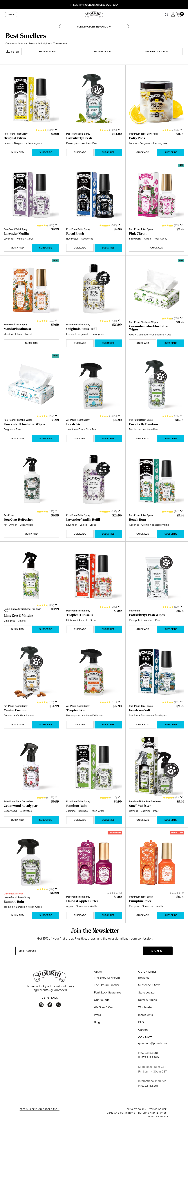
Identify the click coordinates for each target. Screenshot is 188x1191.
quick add (17, 152)
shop (11, 14)
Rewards (143, 978)
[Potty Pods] (156, 99)
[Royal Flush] (94, 195)
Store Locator (146, 992)
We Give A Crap (104, 1007)
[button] (94, 26)
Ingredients (145, 1015)
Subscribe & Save (149, 985)
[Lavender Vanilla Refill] (94, 481)
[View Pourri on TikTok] (58, 1004)
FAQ (141, 1022)
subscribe (45, 152)
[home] (94, 14)
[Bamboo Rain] (94, 767)
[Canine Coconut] (31, 671)
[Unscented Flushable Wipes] (31, 385)
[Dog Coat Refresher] (31, 481)
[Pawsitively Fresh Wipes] (156, 576)
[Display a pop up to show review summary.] (57, 130)
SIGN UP (157, 951)
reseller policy (158, 1116)
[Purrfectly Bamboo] (156, 385)
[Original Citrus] (31, 99)
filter (15, 51)
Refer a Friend (147, 1000)
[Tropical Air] (94, 671)
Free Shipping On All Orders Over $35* (94, 5)
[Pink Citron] (156, 195)
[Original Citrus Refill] (94, 290)
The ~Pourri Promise (107, 985)
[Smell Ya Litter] (156, 767)
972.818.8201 (149, 1053)
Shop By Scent (47, 51)
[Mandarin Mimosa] (31, 290)
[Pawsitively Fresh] (94, 99)
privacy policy (136, 1109)
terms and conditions (120, 1113)
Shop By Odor (102, 51)
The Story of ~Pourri (107, 978)
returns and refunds (152, 1113)
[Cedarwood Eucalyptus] (31, 767)
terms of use (158, 1109)
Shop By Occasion (156, 51)
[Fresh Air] (94, 385)
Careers (143, 1030)
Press (97, 1015)
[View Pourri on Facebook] (50, 1004)
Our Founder (102, 1000)
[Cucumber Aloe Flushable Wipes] (156, 290)
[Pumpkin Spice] (156, 862)
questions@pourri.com (152, 1043)
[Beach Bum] (156, 481)
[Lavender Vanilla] (31, 195)
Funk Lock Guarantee (107, 992)
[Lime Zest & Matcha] (31, 576)
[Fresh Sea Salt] (156, 671)
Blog (97, 1022)
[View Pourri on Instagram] (41, 1004)
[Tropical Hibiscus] (94, 576)
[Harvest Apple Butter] (94, 862)
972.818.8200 (150, 1057)
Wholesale (145, 1007)
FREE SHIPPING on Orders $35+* (39, 1109)
